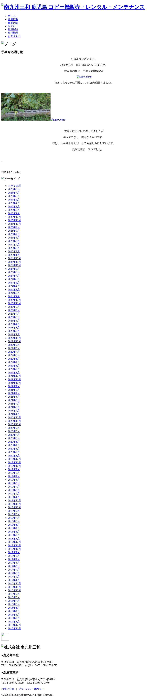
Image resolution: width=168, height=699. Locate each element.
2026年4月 (14, 203)
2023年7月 (14, 313)
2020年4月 (14, 445)
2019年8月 (14, 472)
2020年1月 (14, 455)
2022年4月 (14, 362)
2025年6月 (14, 237)
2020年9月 (14, 427)
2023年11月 (14, 303)
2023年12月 (14, 299)
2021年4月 (14, 403)
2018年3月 (14, 531)
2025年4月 (14, 244)
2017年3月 (14, 573)
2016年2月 (14, 618)
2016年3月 (14, 614)
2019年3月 (14, 490)
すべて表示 (14, 185)
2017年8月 (14, 555)
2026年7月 (14, 192)
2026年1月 (14, 213)
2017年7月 (14, 559)
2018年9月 (14, 510)
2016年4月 (14, 611)
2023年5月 (14, 320)
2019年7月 (14, 476)
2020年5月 (14, 441)
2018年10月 (14, 507)
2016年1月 (14, 621)
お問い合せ (7, 688)
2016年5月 (14, 607)
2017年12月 (14, 542)
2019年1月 (14, 497)
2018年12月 (14, 500)
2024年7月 (14, 275)
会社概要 (13, 32)
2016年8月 (14, 597)
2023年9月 (14, 306)
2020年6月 (14, 438)
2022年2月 (14, 369)
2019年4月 (14, 486)
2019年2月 (14, 493)
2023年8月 (14, 310)
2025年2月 (14, 251)
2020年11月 (14, 420)
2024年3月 (14, 289)
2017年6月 (14, 562)
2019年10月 (14, 465)
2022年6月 (14, 355)
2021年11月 (14, 379)
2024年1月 (14, 296)
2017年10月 (14, 548)
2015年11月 (14, 628)
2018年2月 (14, 535)
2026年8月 (14, 189)
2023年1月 (14, 334)
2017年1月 (14, 580)
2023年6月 (14, 317)
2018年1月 (14, 538)
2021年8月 (14, 389)
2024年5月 (14, 282)
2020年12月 (14, 417)
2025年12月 (14, 216)
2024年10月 (14, 265)
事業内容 (13, 22)
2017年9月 (14, 552)
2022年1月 (14, 372)
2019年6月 (14, 479)
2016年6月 (14, 604)
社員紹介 (13, 29)
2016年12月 (14, 583)
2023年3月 (14, 327)
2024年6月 (14, 279)
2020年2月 (14, 452)
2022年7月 (14, 351)
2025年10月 (14, 223)
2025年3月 (14, 248)
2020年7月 (14, 434)
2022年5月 (14, 358)
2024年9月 (14, 268)
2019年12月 (14, 459)
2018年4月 (14, 528)
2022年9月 (14, 344)
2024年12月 (14, 258)
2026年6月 (14, 196)
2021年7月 (14, 393)
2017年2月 (14, 576)
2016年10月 (14, 590)
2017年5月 (14, 566)
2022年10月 (14, 341)
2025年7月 (14, 234)
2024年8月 (14, 272)
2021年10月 (14, 382)
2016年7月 (14, 600)
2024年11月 (14, 261)
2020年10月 (14, 424)
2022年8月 (14, 348)
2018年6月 (14, 521)
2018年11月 (14, 504)
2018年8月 (14, 514)
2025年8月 (14, 230)
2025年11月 (14, 220)
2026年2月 (14, 210)
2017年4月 (14, 569)
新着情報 (13, 19)
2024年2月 (14, 293)
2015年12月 (14, 625)
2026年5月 (14, 199)
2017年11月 (14, 545)
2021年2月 (14, 410)
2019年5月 (14, 483)
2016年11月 (14, 587)
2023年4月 (14, 324)
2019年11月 (14, 462)
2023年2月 (14, 331)
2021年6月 (14, 396)
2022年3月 (14, 365)
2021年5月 (14, 400)
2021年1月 (14, 414)
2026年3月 (14, 206)
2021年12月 (14, 376)
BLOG (11, 26)
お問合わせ (14, 36)
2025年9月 (14, 227)
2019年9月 (14, 469)
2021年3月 (14, 407)
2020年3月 (14, 448)
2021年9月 (14, 386)
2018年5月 (14, 524)
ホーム (12, 15)
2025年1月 (14, 254)
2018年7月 (14, 517)
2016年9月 (14, 593)
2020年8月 (14, 431)
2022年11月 (14, 337)
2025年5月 (14, 241)
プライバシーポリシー (31, 688)
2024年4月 (14, 286)
